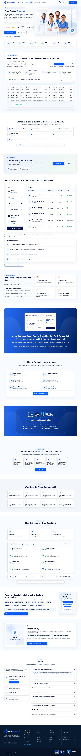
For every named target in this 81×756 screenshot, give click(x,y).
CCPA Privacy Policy (66, 734)
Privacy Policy (65, 732)
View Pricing (10, 32)
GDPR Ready (51, 737)
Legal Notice (51, 732)
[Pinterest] (15, 743)
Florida (27, 734)
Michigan (27, 741)
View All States (27, 744)
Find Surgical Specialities (51, 375)
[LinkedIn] (12, 743)
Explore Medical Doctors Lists (18, 375)
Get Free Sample (60, 63)
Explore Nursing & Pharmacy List (19, 388)
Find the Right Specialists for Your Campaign (16, 613)
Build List (59, 163)
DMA (50, 741)
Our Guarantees (66, 739)
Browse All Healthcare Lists (39, 393)
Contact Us (39, 741)
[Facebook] (5, 743)
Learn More (40, 469)
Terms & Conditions (52, 734)
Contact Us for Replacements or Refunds (36, 643)
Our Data (64, 737)
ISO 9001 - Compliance (53, 735)
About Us (39, 739)
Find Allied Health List (17, 381)
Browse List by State (50, 388)
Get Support (13, 682)
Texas (27, 736)
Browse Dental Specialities (51, 381)
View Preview (68, 63)
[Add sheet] (10, 104)
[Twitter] (9, 743)
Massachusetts (29, 739)
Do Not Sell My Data (66, 735)
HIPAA (50, 739)
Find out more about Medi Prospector (13, 265)
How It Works (22, 32)
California (28, 732)
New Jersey (28, 737)
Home (38, 732)
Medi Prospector (40, 737)
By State (38, 734)
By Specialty (39, 735)
